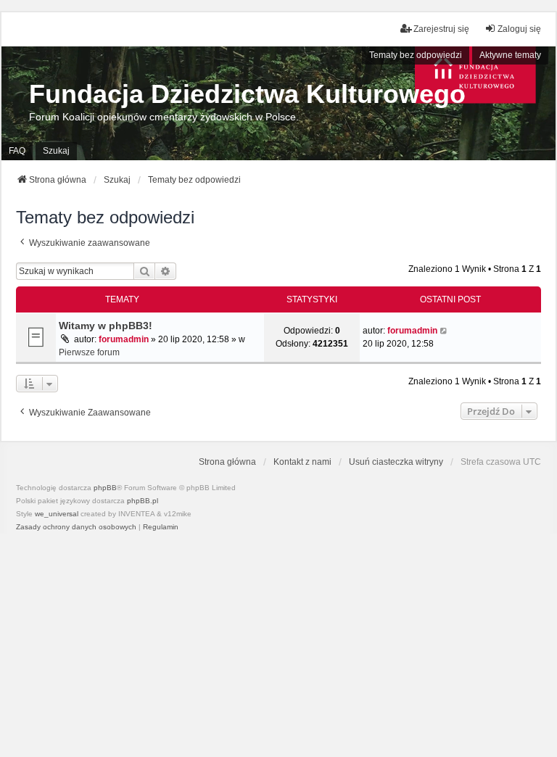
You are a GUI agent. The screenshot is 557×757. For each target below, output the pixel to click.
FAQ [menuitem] (17, 151)
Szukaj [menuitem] (56, 151)
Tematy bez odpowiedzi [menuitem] (415, 55)
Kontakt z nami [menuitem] (302, 462)
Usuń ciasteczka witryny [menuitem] (396, 462)
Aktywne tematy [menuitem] (510, 55)
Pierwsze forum (89, 352)
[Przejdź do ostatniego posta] (444, 330)
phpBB (105, 488)
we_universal (56, 514)
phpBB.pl (142, 501)
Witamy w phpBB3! (105, 325)
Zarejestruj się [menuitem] (441, 29)
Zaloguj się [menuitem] (519, 29)
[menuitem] (76, 527)
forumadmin (124, 339)
